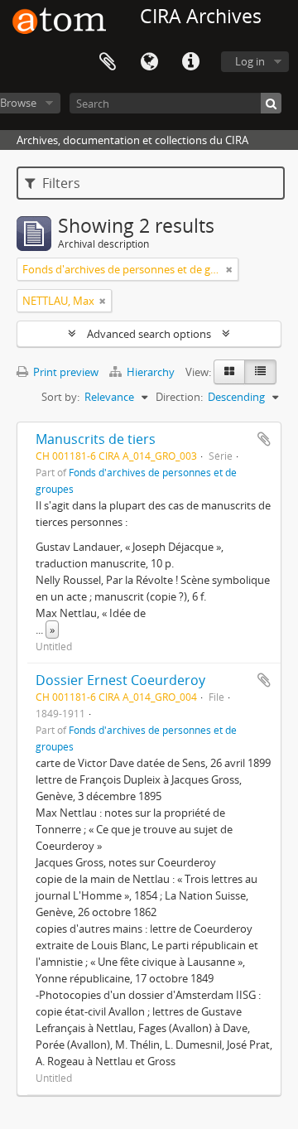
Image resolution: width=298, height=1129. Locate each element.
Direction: (179, 396)
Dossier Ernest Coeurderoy (120, 680)
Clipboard (107, 62)
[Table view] (260, 371)
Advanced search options (149, 333)
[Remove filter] (229, 269)
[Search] (271, 103)
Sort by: (60, 396)
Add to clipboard (264, 439)
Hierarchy (150, 371)
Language (149, 62)
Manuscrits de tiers (96, 439)
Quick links (190, 62)
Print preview (65, 371)
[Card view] (229, 371)
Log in (250, 61)
